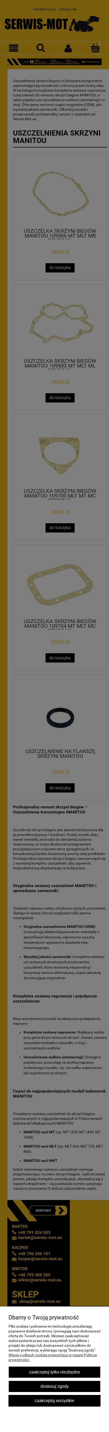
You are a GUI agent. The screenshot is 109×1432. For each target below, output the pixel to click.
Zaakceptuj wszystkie (54, 1400)
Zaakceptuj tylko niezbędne (54, 1372)
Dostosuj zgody (54, 1386)
